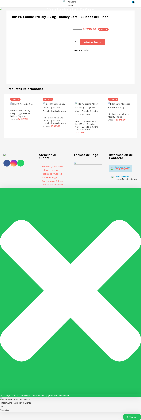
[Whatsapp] (20, 163)
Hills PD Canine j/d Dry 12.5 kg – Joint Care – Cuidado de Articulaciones (54, 120)
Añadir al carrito (92, 42)
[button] (132, 3)
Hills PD (87, 50)
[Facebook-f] (6, 163)
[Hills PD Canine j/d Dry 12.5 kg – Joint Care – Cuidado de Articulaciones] (54, 107)
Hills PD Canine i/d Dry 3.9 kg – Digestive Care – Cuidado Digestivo (21, 113)
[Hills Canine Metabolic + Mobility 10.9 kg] (119, 105)
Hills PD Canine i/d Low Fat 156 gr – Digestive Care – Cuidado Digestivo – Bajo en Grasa (86, 125)
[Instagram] (13, 163)
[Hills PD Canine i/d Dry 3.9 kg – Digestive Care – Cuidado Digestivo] (21, 104)
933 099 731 (122, 169)
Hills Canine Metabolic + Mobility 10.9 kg (118, 115)
